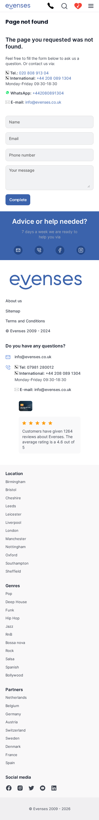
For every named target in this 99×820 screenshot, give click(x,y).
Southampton (17, 563)
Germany (13, 713)
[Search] (64, 6)
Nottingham (16, 546)
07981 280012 (40, 367)
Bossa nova (15, 642)
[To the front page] (18, 6)
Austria (12, 722)
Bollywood (14, 675)
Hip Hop (13, 618)
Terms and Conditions (25, 321)
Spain (10, 762)
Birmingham (15, 481)
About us (14, 301)
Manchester (16, 538)
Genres (13, 585)
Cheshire (13, 497)
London (12, 530)
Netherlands (16, 697)
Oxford (11, 555)
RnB (9, 634)
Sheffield (13, 571)
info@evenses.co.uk (43, 102)
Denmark (13, 746)
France (11, 754)
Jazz (9, 626)
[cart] (78, 6)
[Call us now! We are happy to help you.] (50, 6)
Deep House (16, 602)
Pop (9, 593)
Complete (17, 199)
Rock (10, 650)
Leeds (11, 506)
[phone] (39, 250)
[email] (18, 250)
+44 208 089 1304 (54, 78)
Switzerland (16, 730)
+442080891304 (48, 93)
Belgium (12, 705)
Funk (10, 610)
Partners (14, 689)
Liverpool (13, 522)
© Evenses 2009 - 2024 (28, 331)
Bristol (11, 489)
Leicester (13, 514)
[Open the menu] (91, 6)
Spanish (12, 667)
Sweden (13, 738)
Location (14, 473)
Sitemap (13, 311)
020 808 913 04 (34, 73)
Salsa (10, 659)
